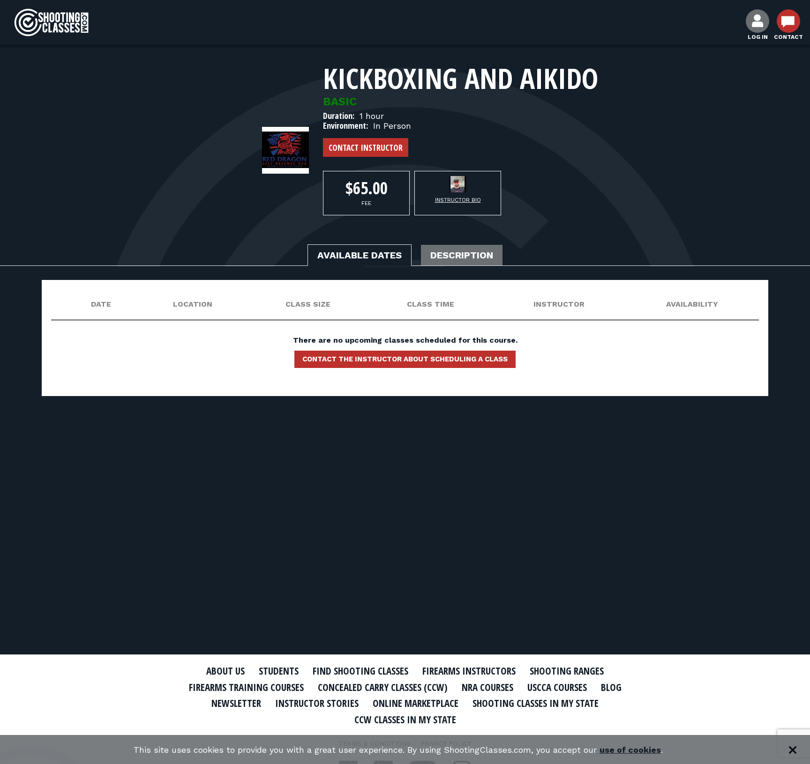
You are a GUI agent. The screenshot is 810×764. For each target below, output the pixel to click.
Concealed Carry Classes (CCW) (383, 687)
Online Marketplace (415, 703)
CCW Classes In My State (405, 719)
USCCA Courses (557, 687)
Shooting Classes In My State (535, 703)
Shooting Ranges (567, 670)
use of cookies (630, 750)
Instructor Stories (317, 703)
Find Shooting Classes (360, 670)
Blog (611, 687)
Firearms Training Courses (246, 687)
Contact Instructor (366, 147)
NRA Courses (487, 687)
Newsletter (236, 703)
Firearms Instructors (469, 670)
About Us (225, 670)
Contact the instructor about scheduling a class (405, 359)
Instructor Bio (458, 200)
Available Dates (359, 255)
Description (461, 255)
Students (279, 670)
